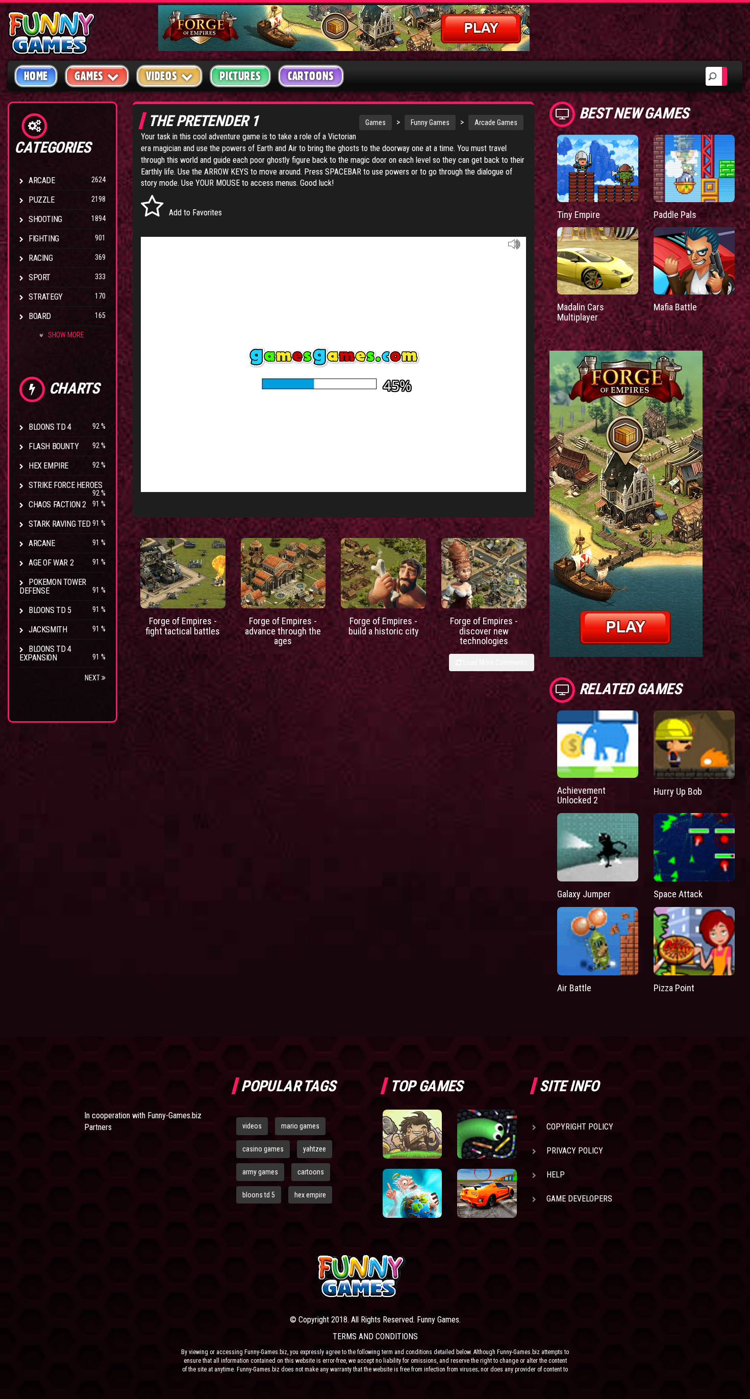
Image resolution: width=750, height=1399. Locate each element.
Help (555, 1175)
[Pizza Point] (694, 941)
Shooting (45, 219)
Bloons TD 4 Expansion (45, 653)
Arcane (42, 543)
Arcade (42, 180)
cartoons (310, 1172)
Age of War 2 (51, 563)
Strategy (46, 297)
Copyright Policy (579, 1127)
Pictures (240, 76)
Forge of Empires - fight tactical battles (182, 626)
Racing (41, 258)
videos (252, 1126)
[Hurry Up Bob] (694, 744)
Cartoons (311, 76)
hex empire (310, 1195)
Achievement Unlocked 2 (581, 795)
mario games (300, 1126)
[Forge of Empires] (183, 573)
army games (260, 1172)
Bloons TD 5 (50, 610)
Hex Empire (48, 466)
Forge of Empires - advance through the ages (283, 631)
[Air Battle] (597, 941)
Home (36, 76)
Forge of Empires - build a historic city (383, 626)
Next (93, 678)
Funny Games (430, 122)
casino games (263, 1149)
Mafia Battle (675, 307)
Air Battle (574, 988)
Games (375, 122)
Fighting (44, 238)
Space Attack (678, 894)
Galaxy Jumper (584, 894)
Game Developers (579, 1199)
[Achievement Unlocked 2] (597, 744)
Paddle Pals (675, 214)
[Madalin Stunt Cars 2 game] (486, 1193)
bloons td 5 (258, 1195)
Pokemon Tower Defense (52, 586)
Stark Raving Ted (60, 524)
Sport (40, 277)
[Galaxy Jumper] (597, 847)
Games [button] (89, 76)
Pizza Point (674, 988)
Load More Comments (495, 662)
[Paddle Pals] (694, 168)
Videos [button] (162, 76)
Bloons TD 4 (50, 427)
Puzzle (42, 200)
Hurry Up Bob (678, 791)
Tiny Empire (578, 214)
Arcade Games (495, 122)
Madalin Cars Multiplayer (580, 312)
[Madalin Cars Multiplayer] (597, 260)
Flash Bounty (54, 446)
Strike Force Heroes (65, 485)
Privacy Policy (574, 1151)
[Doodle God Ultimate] (412, 1193)
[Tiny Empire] (597, 168)
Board (40, 316)
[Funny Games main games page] (491, 1276)
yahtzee (314, 1149)
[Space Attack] (694, 847)
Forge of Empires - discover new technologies (484, 631)
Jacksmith (48, 629)
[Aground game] (412, 1134)
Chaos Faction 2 (57, 504)
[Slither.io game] (486, 1134)
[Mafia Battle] (694, 260)
